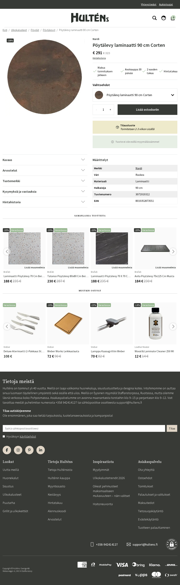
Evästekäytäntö (148, 519)
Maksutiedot (146, 503)
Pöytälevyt (49, 30)
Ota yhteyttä (146, 470)
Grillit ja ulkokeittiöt (15, 511)
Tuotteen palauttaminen (154, 528)
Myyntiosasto (56, 486)
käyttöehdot (28, 436)
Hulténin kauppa (59, 478)
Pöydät (35, 30)
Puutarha (9, 503)
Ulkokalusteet (19, 30)
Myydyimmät (101, 470)
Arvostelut (55, 519)
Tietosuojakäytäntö (150, 511)
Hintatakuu (55, 503)
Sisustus (8, 486)
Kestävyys (54, 494)
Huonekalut (10, 478)
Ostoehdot (145, 478)
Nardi (96, 39)
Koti (5, 30)
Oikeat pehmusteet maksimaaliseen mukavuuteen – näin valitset (111, 491)
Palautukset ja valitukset (154, 494)
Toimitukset (145, 486)
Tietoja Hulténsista (60, 470)
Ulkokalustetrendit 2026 (109, 478)
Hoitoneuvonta (103, 504)
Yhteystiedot (148, 4)
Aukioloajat (166, 4)
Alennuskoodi (57, 511)
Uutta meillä (11, 470)
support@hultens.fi (129, 402)
